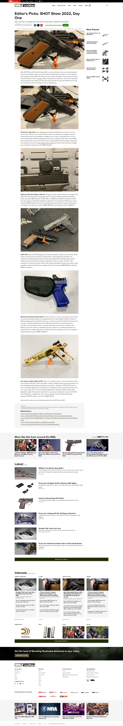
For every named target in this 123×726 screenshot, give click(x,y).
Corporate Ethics (32, 723)
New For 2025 (61, 5)
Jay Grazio (46, 408)
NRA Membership (90, 671)
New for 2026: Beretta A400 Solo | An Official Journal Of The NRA (72, 602)
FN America (43, 132)
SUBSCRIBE (22, 655)
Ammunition (18, 624)
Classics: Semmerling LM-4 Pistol (51, 498)
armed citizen (25, 596)
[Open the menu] (89, 5)
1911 (35, 408)
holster (75, 407)
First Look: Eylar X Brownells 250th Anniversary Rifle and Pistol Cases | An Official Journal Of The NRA (73, 613)
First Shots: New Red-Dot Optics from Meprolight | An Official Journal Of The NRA (96, 606)
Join (23, 1)
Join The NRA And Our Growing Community (49, 717)
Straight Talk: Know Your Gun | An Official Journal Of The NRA (25, 593)
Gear (74, 5)
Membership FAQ (90, 675)
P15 (58, 407)
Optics (19, 25)
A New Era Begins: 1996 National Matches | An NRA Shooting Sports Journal (25, 454)
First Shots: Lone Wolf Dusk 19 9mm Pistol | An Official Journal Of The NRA (97, 612)
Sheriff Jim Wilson (45, 531)
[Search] (107, 5)
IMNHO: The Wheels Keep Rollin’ (51, 468)
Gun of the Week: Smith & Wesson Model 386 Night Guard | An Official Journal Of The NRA (97, 454)
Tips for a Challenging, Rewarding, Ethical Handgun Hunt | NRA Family (25, 601)
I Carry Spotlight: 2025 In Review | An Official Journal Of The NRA (48, 601)
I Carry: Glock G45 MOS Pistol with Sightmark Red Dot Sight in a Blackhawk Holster (47, 416)
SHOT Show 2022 (39, 408)
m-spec (45, 407)
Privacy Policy (17, 723)
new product (79, 598)
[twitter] (38, 24)
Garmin (40, 78)
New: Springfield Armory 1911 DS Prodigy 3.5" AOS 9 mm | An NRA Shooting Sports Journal (73, 594)
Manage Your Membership (92, 677)
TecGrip (67, 407)
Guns (69, 5)
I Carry (41, 576)
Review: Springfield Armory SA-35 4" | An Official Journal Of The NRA (73, 454)
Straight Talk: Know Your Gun (50, 528)
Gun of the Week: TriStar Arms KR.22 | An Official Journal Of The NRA (49, 454)
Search (16, 679)
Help (16, 677)
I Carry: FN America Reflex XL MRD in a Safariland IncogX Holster (41, 414)
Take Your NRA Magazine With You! (24, 717)
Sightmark (42, 197)
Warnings (40, 723)
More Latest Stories (67, 559)
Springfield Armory (68, 598)
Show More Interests (69, 641)
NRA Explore (65, 677)
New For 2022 (29, 25)
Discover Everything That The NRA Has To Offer (72, 717)
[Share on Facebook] (35, 24)
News (53, 5)
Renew (26, 1)
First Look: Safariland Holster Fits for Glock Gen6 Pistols (60, 543)
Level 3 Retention (51, 596)
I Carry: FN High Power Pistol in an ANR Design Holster (38, 422)
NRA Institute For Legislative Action (70, 675)
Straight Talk (19, 596)
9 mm (33, 407)
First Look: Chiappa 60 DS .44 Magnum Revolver (57, 513)
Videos (81, 5)
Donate (31, 1)
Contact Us (17, 673)
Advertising (17, 671)
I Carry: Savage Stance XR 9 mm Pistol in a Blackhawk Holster (40, 424)
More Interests (31, 573)
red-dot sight (51, 407)
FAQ (16, 675)
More (25, 464)
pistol (74, 598)
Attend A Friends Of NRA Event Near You (97, 717)
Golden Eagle (30, 408)
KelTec (41, 254)
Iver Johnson (67, 383)
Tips (42, 474)
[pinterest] (41, 24)
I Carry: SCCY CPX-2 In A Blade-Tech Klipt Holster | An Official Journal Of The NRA (49, 610)
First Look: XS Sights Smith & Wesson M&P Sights (58, 483)
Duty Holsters (43, 596)
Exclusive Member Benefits (93, 673)
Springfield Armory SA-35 (46, 143)
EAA (75, 143)
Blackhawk (29, 321)
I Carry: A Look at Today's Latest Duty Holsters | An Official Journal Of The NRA (49, 593)
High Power (28, 407)
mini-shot (42, 407)
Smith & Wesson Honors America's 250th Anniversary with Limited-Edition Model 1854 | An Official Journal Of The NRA (73, 607)
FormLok (71, 407)
